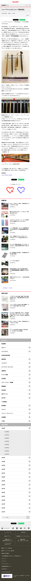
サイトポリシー (4, 561)
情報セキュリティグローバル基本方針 (8, 550)
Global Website (4, 568)
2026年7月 (7, 435)
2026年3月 (7, 447)
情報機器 (4, 386)
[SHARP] (15, 1)
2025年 (3, 457)
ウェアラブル (5, 351)
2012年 (3, 508)
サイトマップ (4, 558)
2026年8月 (7, 431)
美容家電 (4, 359)
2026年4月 (7, 444)
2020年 (3, 477)
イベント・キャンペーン (7, 413)
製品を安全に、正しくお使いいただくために (23, 540)
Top (29, 579)
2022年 (3, 469)
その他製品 (4, 401)
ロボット (4, 347)
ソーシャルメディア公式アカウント (7, 543)
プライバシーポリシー (5, 563)
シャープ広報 (12, 13)
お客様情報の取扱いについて (6, 566)
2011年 (3, 511)
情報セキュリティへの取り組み (7, 548)
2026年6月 (7, 438)
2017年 (3, 488)
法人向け (4, 398)
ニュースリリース (8, 532)
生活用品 (4, 390)
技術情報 (4, 405)
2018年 (3, 484)
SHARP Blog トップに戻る (7, 287)
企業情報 (4, 417)
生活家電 (4, 378)
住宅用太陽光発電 (6, 355)
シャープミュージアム (7, 175)
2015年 (3, 496)
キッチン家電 (5, 374)
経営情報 (4, 343)
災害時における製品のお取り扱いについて (8, 540)
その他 (27, 15)
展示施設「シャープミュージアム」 (23, 536)
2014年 (3, 500)
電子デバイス (5, 394)
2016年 (3, 492)
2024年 (3, 461)
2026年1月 (7, 454)
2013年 (3, 504)
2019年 (3, 481)
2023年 (3, 465)
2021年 (3, 473)
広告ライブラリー (7, 536)
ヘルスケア (4, 363)
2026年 (3, 428)
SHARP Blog (23, 532)
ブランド (4, 409)
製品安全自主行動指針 (5, 553)
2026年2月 (7, 450)
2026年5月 (7, 441)
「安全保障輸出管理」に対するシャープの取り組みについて (12, 555)
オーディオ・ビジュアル (7, 367)
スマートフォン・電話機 (7, 382)
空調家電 (4, 370)
